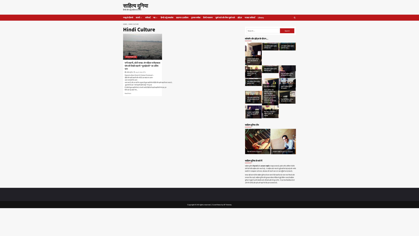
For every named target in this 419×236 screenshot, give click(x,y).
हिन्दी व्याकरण (208, 17)
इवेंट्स (240, 17)
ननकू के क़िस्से (128, 17)
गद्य (154, 17)
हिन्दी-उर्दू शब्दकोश (167, 17)
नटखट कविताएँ (250, 17)
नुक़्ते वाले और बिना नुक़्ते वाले (225, 17)
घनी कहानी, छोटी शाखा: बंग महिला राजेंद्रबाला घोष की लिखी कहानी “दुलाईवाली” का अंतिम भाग (142, 66)
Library (261, 17)
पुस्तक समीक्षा (195, 17)
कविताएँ (147, 17)
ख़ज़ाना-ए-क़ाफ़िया (182, 17)
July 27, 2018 (139, 72)
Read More (128, 93)
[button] (294, 18)
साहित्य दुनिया (135, 6)
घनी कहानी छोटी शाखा (131, 57)
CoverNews (216, 205)
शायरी (138, 17)
